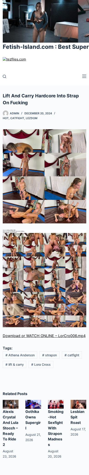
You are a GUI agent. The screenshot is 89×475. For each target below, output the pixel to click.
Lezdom (31, 118)
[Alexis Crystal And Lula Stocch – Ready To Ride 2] (10, 404)
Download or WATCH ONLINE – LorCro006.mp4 (44, 335)
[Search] (4, 76)
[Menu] (84, 76)
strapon (49, 355)
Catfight (17, 118)
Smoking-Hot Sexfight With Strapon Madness (55, 428)
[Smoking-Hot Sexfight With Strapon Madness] (56, 404)
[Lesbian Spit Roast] (78, 404)
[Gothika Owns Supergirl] (33, 404)
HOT (6, 118)
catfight (72, 355)
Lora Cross (41, 364)
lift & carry (14, 364)
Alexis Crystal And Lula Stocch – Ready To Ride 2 (10, 428)
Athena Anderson (20, 355)
